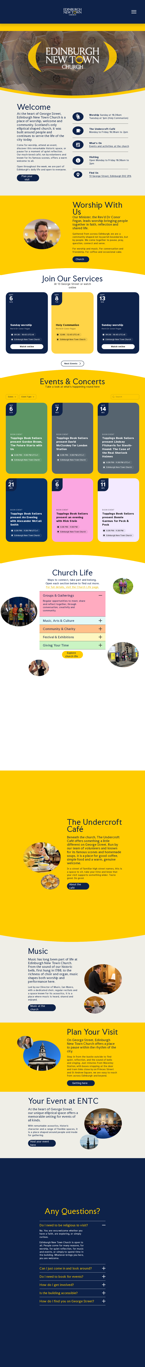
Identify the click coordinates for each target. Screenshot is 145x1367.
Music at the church (37, 1007)
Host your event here (39, 1143)
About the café (75, 886)
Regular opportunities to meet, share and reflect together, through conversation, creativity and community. (64, 605)
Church (80, 259)
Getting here (80, 1083)
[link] (26, 346)
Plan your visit (27, 177)
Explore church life (71, 654)
